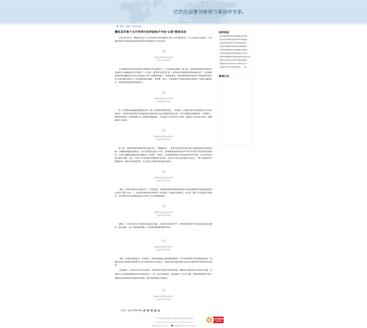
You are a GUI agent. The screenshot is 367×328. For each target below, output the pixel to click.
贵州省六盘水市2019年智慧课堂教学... (234, 60)
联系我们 (182, 318)
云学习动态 (136, 26)
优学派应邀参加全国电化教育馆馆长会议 (235, 57)
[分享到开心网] (155, 310)
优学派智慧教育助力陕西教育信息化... (234, 50)
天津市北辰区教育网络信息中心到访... (234, 53)
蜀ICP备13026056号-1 (160, 326)
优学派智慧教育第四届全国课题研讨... (234, 46)
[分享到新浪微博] (144, 310)
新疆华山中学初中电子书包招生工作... (234, 64)
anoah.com (175, 322)
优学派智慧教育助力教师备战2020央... (234, 36)
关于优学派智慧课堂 (163, 318)
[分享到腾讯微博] (135, 310)
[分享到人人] (152, 310)
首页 (121, 26)
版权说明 (189, 318)
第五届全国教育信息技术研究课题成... (234, 39)
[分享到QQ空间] (159, 310)
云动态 (127, 26)
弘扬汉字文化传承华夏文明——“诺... (233, 67)
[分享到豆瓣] (148, 310)
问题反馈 (174, 318)
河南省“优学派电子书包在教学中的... (233, 43)
